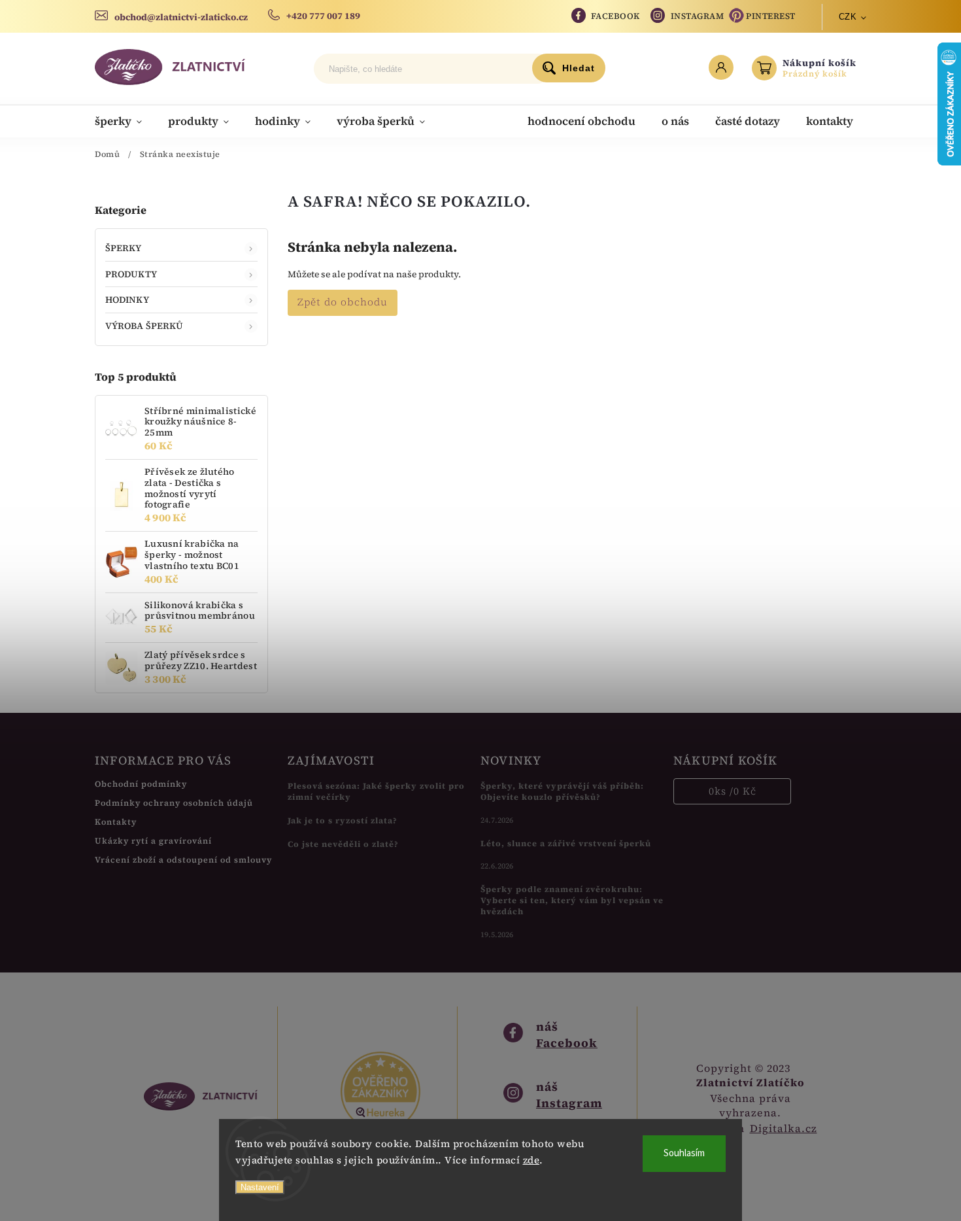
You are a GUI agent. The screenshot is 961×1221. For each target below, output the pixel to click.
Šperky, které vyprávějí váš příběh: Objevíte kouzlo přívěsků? (562, 791)
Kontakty (116, 821)
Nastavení (260, 1187)
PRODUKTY (131, 274)
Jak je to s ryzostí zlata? (342, 820)
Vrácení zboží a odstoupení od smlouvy (183, 859)
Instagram (697, 16)
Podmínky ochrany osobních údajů (174, 802)
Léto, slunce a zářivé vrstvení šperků (565, 843)
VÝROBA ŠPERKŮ (144, 325)
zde (531, 1160)
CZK (848, 17)
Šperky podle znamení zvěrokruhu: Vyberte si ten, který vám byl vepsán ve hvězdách (572, 900)
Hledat (578, 68)
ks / (732, 791)
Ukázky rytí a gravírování (153, 840)
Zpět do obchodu (342, 302)
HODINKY (127, 299)
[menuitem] (125, 121)
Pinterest (771, 16)
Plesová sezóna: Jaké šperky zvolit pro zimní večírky (376, 791)
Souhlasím (684, 1153)
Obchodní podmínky (141, 783)
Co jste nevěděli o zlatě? (343, 844)
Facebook (615, 16)
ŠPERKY (123, 247)
